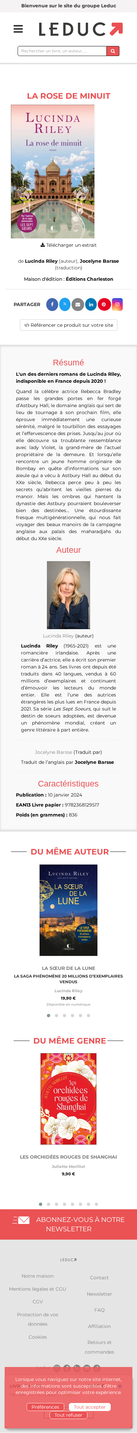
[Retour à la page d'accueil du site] (80, 29)
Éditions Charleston (89, 279)
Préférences (45, 1407)
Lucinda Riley (41, 261)
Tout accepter (90, 1407)
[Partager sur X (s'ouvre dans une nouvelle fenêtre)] (64, 304)
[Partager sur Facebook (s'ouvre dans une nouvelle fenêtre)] (52, 304)
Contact (99, 1278)
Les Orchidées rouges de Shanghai (68, 1157)
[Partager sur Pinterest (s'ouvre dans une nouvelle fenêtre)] (104, 304)
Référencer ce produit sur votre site (71, 325)
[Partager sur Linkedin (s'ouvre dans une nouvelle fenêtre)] (91, 304)
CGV (38, 1302)
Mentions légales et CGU (37, 1289)
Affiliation (99, 1326)
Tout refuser (68, 1415)
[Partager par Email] (77, 304)
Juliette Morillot (68, 1166)
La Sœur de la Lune (68, 968)
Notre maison (38, 1276)
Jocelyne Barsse (99, 261)
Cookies (38, 1337)
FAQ (99, 1310)
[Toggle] (14, 29)
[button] (52, 171)
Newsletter (99, 1294)
